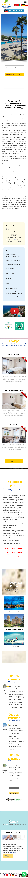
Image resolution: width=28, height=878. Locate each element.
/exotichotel (13, 852)
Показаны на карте (8, 856)
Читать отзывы (14, 787)
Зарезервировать (14, 461)
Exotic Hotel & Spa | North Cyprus (6, 4)
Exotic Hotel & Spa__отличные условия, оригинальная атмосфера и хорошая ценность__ (14, 104)
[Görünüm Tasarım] (23, 877)
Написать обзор (14, 793)
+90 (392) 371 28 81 (16, 10)
